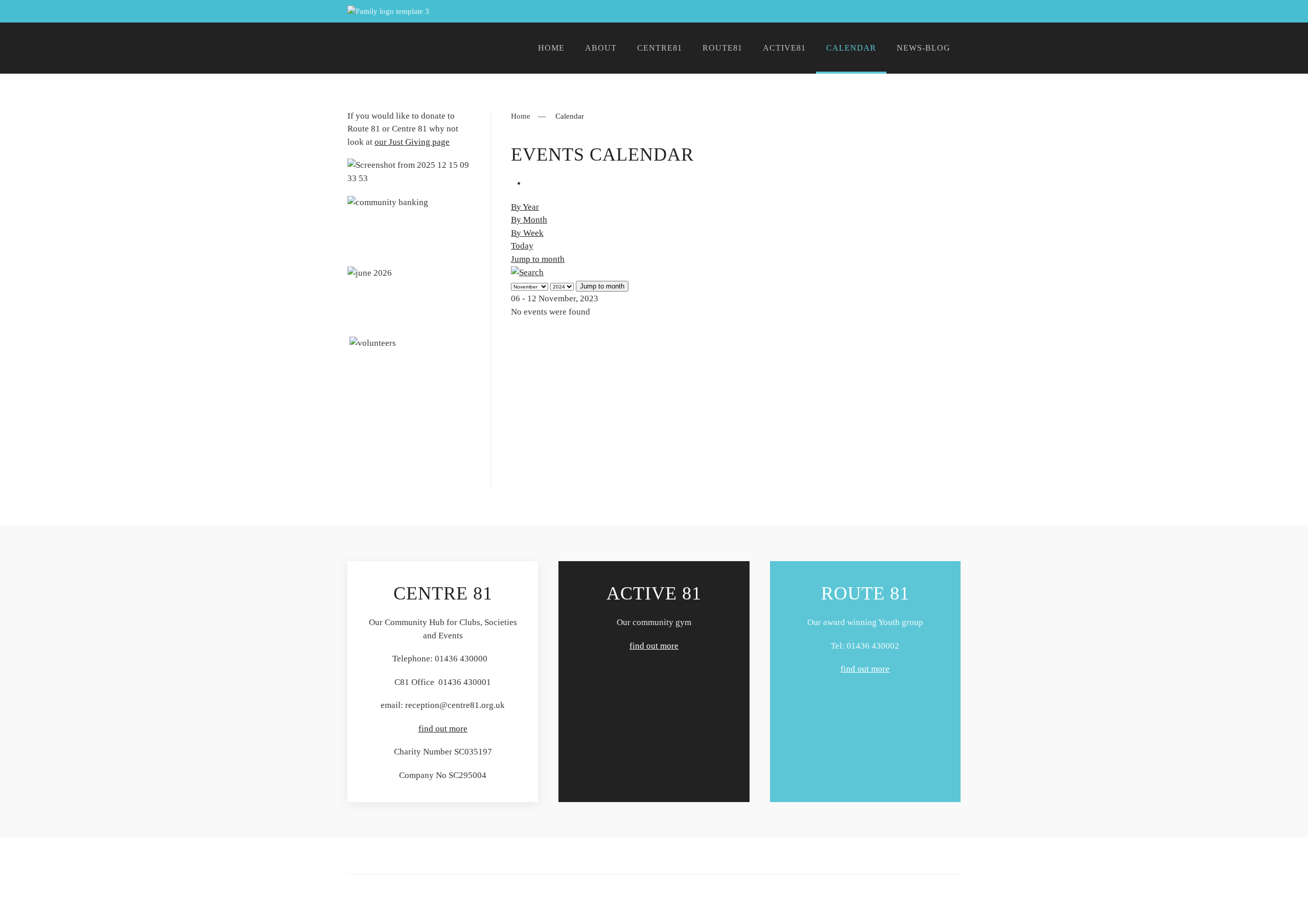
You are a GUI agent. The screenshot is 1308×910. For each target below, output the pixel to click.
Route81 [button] (722, 47)
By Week (527, 233)
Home (551, 47)
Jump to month (538, 259)
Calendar (851, 47)
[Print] (529, 183)
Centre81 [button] (659, 47)
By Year (525, 207)
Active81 (784, 47)
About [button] (601, 47)
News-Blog (923, 47)
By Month (529, 220)
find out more (443, 729)
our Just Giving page (412, 142)
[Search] (527, 272)
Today (522, 246)
